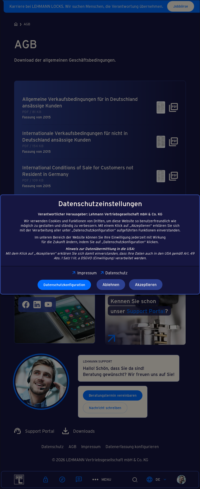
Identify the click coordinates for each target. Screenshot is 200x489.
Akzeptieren (146, 284)
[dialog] (100, 244)
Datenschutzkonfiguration (64, 284)
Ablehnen (110, 284)
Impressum (87, 272)
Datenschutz (116, 272)
